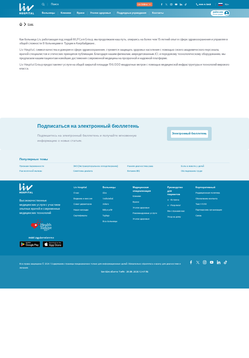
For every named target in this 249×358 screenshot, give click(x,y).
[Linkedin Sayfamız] (219, 260)
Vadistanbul (108, 199)
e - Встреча (173, 200)
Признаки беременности (31, 166)
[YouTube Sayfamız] (212, 260)
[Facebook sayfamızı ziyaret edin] (161, 4)
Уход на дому (174, 217)
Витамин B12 (133, 171)
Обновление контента (206, 199)
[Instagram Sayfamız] (205, 260)
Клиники (66, 13)
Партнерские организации (209, 210)
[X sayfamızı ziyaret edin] (166, 4)
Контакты (158, 13)
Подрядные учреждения (131, 13)
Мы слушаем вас (176, 211)
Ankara (106, 204)
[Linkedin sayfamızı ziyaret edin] (181, 4)
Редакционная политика (208, 193)
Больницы (48, 13)
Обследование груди (191, 171)
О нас (76, 193)
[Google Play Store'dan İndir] (29, 244)
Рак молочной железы (30, 171)
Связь (199, 216)
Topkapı (106, 216)
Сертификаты (80, 216)
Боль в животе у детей (192, 166)
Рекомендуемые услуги (145, 213)
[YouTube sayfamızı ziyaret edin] (176, 4)
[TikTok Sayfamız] (226, 260)
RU (226, 4)
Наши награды (80, 210)
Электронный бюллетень (189, 133)
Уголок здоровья (100, 13)
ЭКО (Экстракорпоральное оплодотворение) (95, 166)
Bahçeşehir (108, 210)
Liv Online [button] (143, 4)
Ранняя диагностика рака (140, 166)
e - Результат (174, 205)
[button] (45, 4)
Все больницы (110, 222)
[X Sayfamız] (198, 260)
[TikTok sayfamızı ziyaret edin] (187, 4)
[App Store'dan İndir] (53, 244)
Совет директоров (82, 204)
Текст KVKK (201, 204)
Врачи (80, 13)
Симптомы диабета (83, 171)
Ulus (105, 193)
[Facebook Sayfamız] (191, 260)
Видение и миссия (82, 199)
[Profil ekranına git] (226, 13)
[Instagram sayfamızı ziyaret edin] (171, 4)
